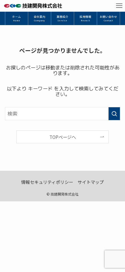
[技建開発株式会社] (33, 6)
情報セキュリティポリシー (47, 182)
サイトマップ (91, 182)
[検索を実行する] (114, 113)
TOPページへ (62, 137)
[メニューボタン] (119, 6)
